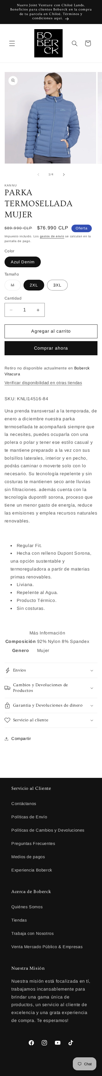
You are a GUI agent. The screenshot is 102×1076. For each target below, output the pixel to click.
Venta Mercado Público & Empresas (46, 946)
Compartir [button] (21, 738)
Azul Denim (23, 262)
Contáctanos (23, 803)
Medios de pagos (28, 857)
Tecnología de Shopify (72, 1071)
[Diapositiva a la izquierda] (38, 174)
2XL (34, 285)
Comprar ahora (51, 348)
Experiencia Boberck (31, 870)
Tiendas (19, 920)
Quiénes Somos (26, 907)
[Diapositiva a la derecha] (64, 174)
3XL (57, 285)
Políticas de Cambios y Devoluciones (47, 830)
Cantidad (13, 298)
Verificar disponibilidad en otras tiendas (43, 382)
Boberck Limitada (39, 1071)
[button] (11, 43)
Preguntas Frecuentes (33, 843)
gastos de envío (52, 236)
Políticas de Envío (29, 817)
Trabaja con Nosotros (32, 933)
